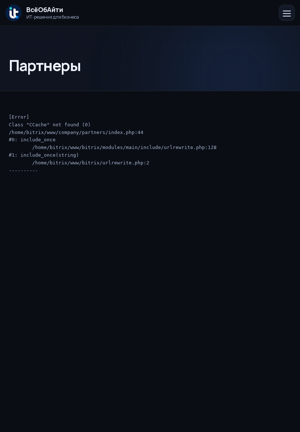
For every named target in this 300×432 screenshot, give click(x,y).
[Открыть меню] (287, 13)
